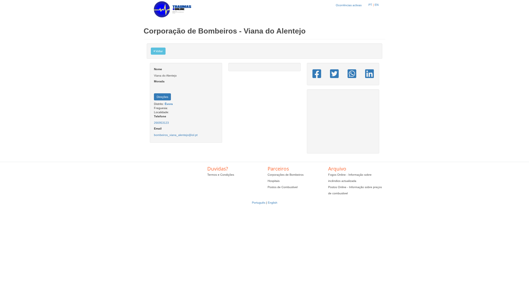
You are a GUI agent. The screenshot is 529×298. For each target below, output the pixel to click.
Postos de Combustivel (283, 187)
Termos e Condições (220, 174)
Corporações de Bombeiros (286, 174)
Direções (162, 97)
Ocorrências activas (349, 5)
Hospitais (274, 181)
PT (370, 4)
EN (377, 4)
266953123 (161, 122)
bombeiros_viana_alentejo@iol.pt (176, 135)
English (272, 202)
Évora (169, 104)
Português (258, 202)
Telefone (160, 116)
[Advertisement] (343, 123)
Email (158, 128)
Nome (158, 69)
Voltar (159, 51)
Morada (159, 81)
